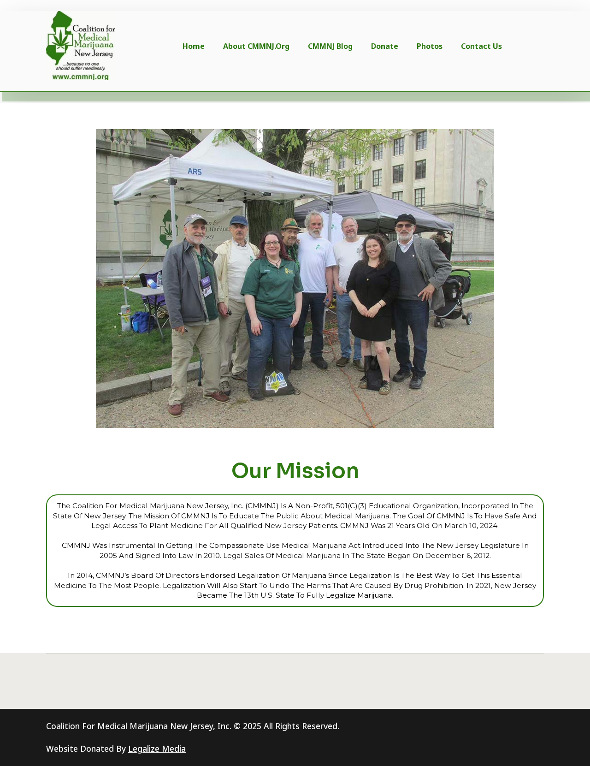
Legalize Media (157, 748)
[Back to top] (568, 743)
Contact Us (481, 46)
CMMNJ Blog (330, 46)
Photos (429, 46)
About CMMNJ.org (256, 46)
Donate (384, 46)
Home (194, 46)
